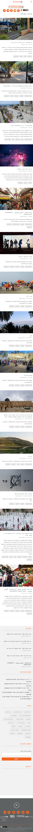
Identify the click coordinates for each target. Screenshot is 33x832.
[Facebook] (4, 10)
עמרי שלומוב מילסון (28, 495)
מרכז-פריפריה (8, 719)
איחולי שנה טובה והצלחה (24, 169)
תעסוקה (20, 733)
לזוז (25, 56)
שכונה (20, 726)
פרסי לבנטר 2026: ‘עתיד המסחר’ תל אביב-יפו (19, 648)
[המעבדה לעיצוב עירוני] (21, 11)
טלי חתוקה (30, 171)
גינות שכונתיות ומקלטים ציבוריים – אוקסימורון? (17, 86)
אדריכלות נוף (17, 712)
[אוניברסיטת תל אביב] (26, 11)
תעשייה (12, 733)
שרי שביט (30, 458)
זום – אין (29, 296)
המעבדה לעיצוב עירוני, (25, 824)
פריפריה (27, 726)
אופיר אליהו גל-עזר (28, 418)
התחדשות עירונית (25, 715)
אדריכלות (27, 712)
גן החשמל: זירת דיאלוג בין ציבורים (21, 43)
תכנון (13, 726)
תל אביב (28, 733)
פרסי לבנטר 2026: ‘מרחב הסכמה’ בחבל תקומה (19, 634)
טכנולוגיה (14, 715)
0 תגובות (16, 56)
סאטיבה (27, 692)
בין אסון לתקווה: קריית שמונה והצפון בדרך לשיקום (17, 641)
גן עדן (30, 456)
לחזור (30, 182)
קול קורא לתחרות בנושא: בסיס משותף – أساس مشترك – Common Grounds (18, 590)
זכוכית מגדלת (28, 96)
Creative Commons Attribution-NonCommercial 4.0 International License (17, 829)
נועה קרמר (30, 298)
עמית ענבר (30, 88)
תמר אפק (30, 377)
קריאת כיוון (5, 557)
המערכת (30, 216)
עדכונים (9, 224)
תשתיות (28, 737)
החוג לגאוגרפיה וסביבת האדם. (9, 824)
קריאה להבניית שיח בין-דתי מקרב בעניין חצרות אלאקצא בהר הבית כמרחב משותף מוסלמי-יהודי (18, 416)
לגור (22, 139)
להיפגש (30, 56)
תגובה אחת (7, 139)
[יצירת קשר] (11, 10)
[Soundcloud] (8, 10)
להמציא (12, 266)
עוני (29, 722)
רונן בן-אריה (29, 537)
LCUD (19, 827)
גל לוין (30, 258)
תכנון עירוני (14, 730)
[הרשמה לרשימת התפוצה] (15, 10)
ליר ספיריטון (29, 337)
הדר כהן (30, 44)
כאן (31, 336)
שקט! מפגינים (28, 375)
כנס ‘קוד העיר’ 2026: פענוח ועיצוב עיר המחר (19, 656)
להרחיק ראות (16, 224)
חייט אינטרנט (10, 831)
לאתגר (21, 96)
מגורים (28, 719)
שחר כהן (30, 127)
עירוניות (11, 722)
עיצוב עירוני (21, 722)
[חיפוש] (18, 10)
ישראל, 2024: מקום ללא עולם (23, 494)
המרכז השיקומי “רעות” (25, 257)
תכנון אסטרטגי (26, 730)
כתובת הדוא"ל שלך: (25, 751)
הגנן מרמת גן (25, 697)
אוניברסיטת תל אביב (16, 825)
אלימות (8, 712)
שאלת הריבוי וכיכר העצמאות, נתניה (21, 126)
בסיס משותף (29, 224)
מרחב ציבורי (19, 719)
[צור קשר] (18, 813)
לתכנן (21, 56)
